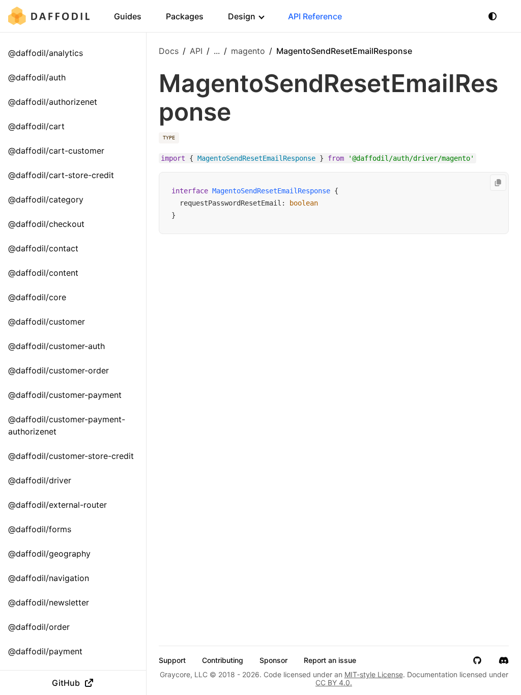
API (196, 51)
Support (172, 660)
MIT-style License (373, 674)
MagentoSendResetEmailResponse (271, 191)
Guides (127, 16)
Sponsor (273, 660)
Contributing (222, 660)
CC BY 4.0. (333, 682)
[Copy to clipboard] (498, 183)
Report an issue (330, 660)
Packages (185, 16)
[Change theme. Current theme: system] (492, 16)
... (217, 50)
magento (248, 51)
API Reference (315, 16)
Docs (169, 51)
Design (241, 16)
